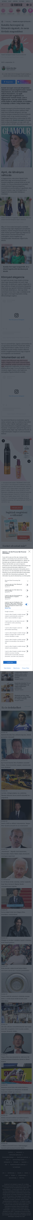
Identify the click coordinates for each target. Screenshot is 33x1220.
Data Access (16, 668)
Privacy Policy (25, 668)
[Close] (29, 552)
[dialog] (16, 610)
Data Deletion (7, 668)
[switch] (27, 585)
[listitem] (16, 581)
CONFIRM (10, 662)
